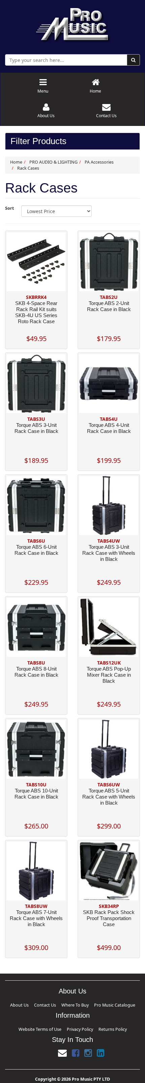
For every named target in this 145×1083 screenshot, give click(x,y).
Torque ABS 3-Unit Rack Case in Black (36, 428)
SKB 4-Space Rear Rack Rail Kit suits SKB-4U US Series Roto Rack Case (36, 312)
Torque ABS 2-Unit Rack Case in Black (109, 306)
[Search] (133, 60)
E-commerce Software (65, 1080)
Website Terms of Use (53, 1026)
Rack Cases (28, 168)
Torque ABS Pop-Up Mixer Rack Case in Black (109, 675)
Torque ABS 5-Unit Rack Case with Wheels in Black (108, 797)
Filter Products (38, 141)
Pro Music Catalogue (97, 1004)
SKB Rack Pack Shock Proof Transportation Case (109, 918)
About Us (41, 1004)
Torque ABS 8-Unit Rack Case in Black (36, 672)
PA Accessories (99, 162)
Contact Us (56, 1004)
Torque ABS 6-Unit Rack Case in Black (36, 550)
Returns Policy (97, 1026)
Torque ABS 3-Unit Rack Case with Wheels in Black (108, 553)
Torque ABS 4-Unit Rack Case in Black (109, 428)
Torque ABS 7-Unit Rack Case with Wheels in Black (36, 918)
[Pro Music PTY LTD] (72, 23)
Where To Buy (73, 1004)
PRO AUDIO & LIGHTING (53, 162)
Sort (9, 208)
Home (16, 162)
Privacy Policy (77, 1026)
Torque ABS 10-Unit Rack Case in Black (36, 794)
